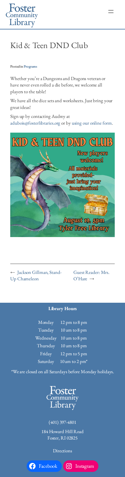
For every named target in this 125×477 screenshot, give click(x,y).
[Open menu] (111, 11)
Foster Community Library (22, 14)
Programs (30, 66)
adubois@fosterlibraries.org (35, 123)
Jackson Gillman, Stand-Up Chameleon (36, 275)
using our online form (92, 123)
